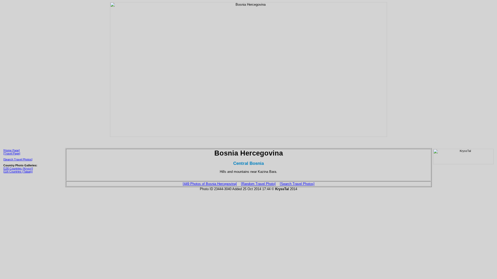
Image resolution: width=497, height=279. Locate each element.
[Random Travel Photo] (258, 184)
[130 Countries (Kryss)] (18, 168)
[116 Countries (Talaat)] (18, 171)
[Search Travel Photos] (17, 159)
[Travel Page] (11, 153)
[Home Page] (11, 150)
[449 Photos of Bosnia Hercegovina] (210, 184)
